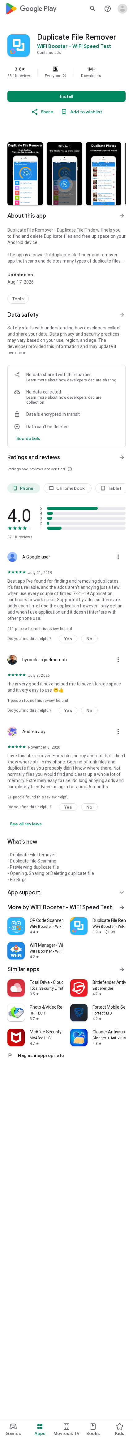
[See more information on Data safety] (121, 314)
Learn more (36, 380)
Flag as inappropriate (35, 1055)
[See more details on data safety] (28, 438)
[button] (64, 76)
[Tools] (18, 298)
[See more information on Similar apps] (121, 969)
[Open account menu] (122, 8)
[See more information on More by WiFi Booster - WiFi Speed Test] (121, 907)
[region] (66, 72)
